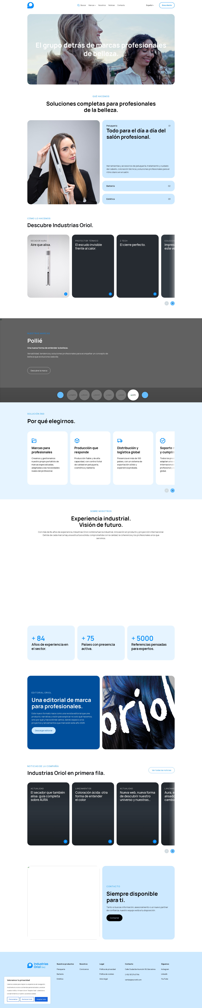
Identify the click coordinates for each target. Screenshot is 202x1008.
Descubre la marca (39, 370)
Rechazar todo (27, 999)
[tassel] (121, 395)
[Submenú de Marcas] (95, 5)
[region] (27, 990)
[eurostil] (96, 395)
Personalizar (13, 999)
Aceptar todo (41, 999)
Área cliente (167, 5)
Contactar (114, 918)
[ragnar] (109, 395)
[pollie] (133, 395)
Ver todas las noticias (161, 770)
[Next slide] (172, 303)
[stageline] (72, 394)
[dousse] (84, 395)
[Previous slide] (167, 303)
